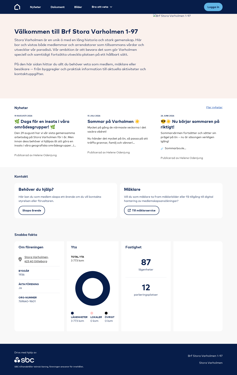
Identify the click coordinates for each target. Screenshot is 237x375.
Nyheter (35, 7)
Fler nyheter (214, 107)
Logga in (213, 7)
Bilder (78, 7)
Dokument (58, 7)
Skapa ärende (31, 210)
